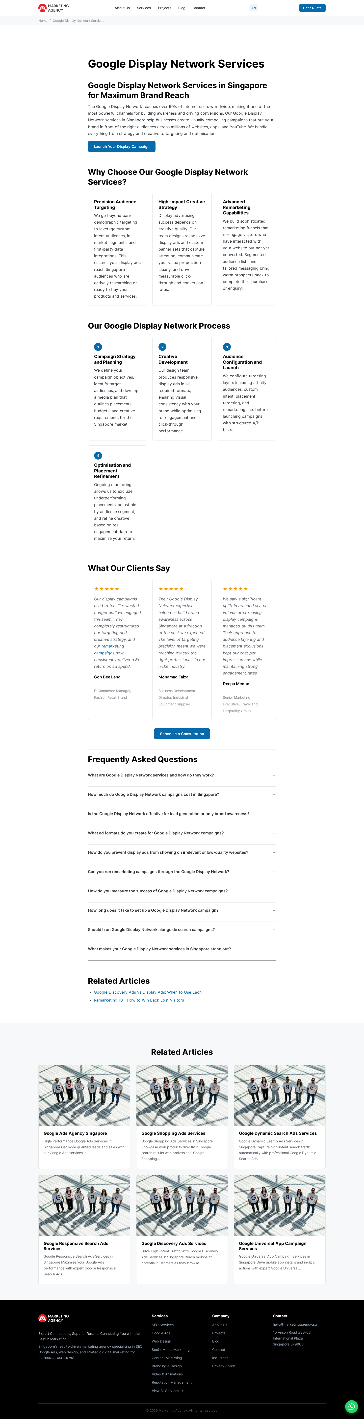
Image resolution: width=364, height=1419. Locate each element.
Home (43, 21)
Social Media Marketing (171, 1349)
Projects (164, 8)
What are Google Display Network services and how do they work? (151, 775)
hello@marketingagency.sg (295, 1324)
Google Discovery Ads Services (173, 1243)
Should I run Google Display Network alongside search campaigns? (151, 929)
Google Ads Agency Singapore (75, 1133)
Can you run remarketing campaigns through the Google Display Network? (158, 871)
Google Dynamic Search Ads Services (278, 1133)
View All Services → (167, 1391)
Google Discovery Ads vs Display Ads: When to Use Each (148, 992)
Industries (220, 1358)
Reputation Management (172, 1382)
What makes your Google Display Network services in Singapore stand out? (159, 948)
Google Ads (161, 1333)
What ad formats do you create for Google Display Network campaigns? (156, 832)
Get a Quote (312, 8)
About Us (122, 8)
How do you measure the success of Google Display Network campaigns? (158, 890)
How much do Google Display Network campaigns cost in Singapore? (153, 794)
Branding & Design (167, 1366)
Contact (198, 8)
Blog (181, 8)
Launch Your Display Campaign (122, 146)
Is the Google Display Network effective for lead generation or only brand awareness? (169, 813)
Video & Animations (167, 1374)
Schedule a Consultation (182, 733)
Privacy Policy (223, 1366)
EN (254, 8)
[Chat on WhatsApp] (351, 1406)
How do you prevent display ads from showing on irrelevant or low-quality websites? (168, 852)
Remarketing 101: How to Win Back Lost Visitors (139, 1000)
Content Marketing (167, 1358)
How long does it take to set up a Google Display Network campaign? (153, 910)
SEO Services (163, 1325)
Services (144, 8)
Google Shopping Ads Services (173, 1133)
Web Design (161, 1341)
